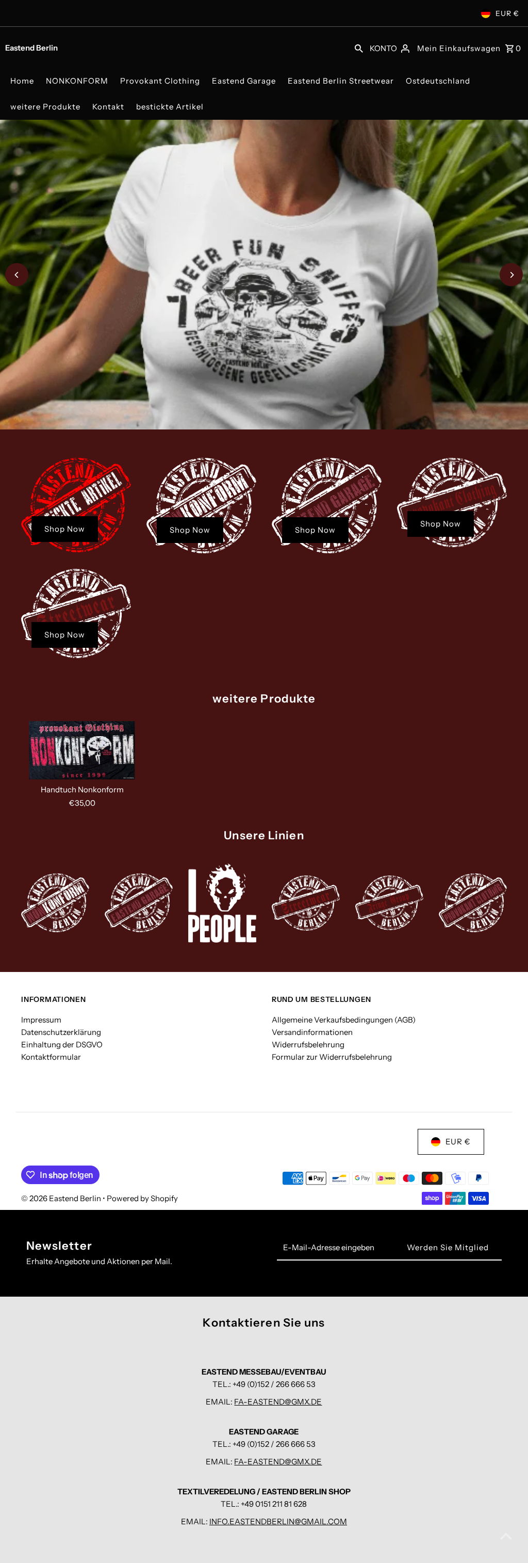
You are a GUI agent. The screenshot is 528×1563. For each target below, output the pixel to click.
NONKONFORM (77, 81)
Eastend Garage (244, 81)
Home (22, 81)
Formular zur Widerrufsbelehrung (332, 1057)
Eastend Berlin (31, 48)
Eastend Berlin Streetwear (341, 81)
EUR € (507, 13)
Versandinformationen (312, 1032)
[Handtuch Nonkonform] (82, 750)
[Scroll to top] (506, 1536)
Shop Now (64, 529)
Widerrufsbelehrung (308, 1044)
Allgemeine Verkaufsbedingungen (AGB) (344, 1020)
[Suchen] (359, 47)
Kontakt (108, 106)
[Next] (511, 274)
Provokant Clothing (160, 81)
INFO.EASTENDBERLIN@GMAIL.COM (278, 1521)
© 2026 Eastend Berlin (62, 1198)
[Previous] (16, 274)
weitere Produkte (45, 106)
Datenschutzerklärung (61, 1032)
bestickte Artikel (170, 106)
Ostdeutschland (438, 81)
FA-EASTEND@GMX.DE (278, 1402)
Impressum (41, 1020)
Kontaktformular (51, 1057)
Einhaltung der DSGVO (62, 1044)
